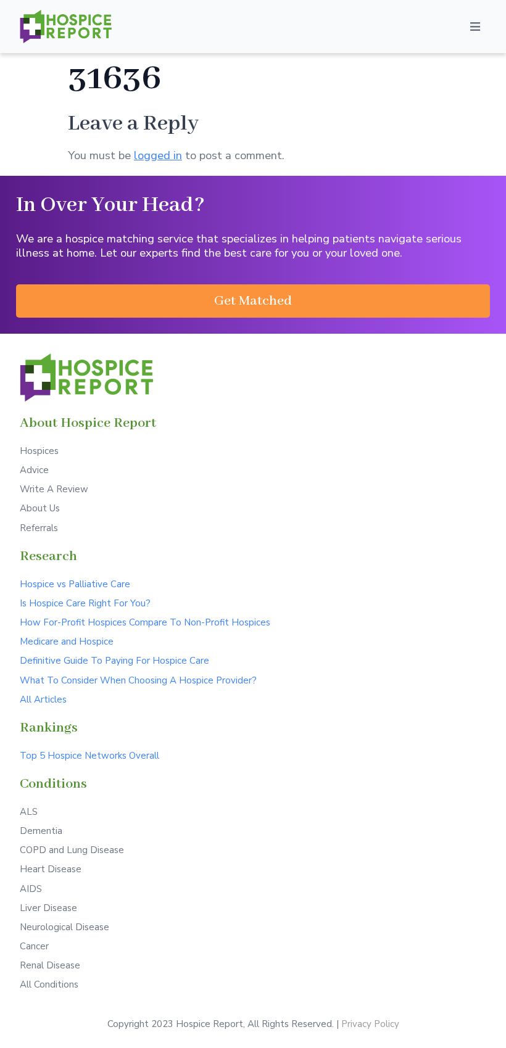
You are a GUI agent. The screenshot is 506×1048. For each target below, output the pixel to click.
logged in (158, 155)
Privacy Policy (370, 1024)
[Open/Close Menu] (475, 26)
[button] (253, 301)
